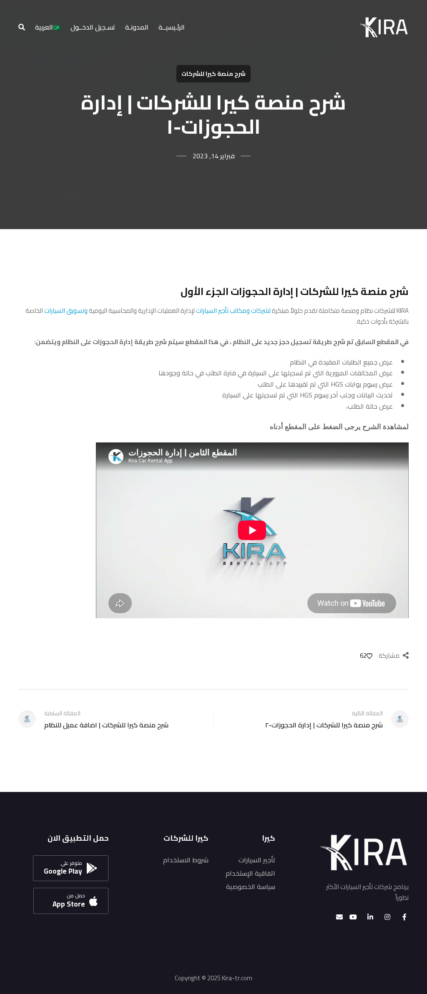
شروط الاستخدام (185, 860)
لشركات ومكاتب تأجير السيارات (233, 311)
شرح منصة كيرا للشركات (213, 73)
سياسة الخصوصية (250, 886)
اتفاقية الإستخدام (250, 873)
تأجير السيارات (257, 860)
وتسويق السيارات (66, 311)
